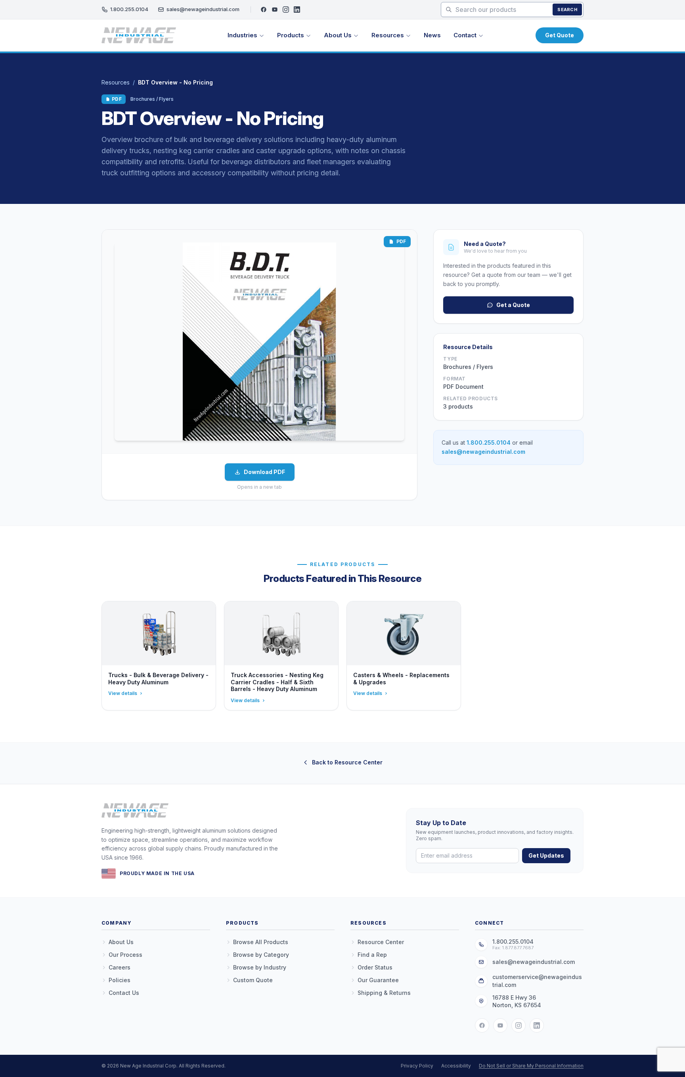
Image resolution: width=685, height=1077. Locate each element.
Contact (464, 35)
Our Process (125, 954)
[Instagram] (286, 9)
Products (290, 35)
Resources (387, 35)
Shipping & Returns (384, 992)
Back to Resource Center (347, 762)
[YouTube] (275, 9)
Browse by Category (261, 954)
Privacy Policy (417, 1066)
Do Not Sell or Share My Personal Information (531, 1066)
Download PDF (264, 471)
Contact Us (124, 992)
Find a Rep (372, 954)
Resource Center (381, 942)
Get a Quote (513, 304)
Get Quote (559, 35)
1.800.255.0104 (129, 9)
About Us (338, 35)
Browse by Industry (259, 967)
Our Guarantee (378, 980)
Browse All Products (260, 942)
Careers (119, 967)
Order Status (375, 967)
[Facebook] (263, 9)
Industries (242, 35)
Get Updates (546, 855)
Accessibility (456, 1066)
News (432, 35)
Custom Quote (253, 980)
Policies (119, 980)
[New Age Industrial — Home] (138, 35)
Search (567, 9)
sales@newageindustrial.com (202, 9)
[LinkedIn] (297, 9)
